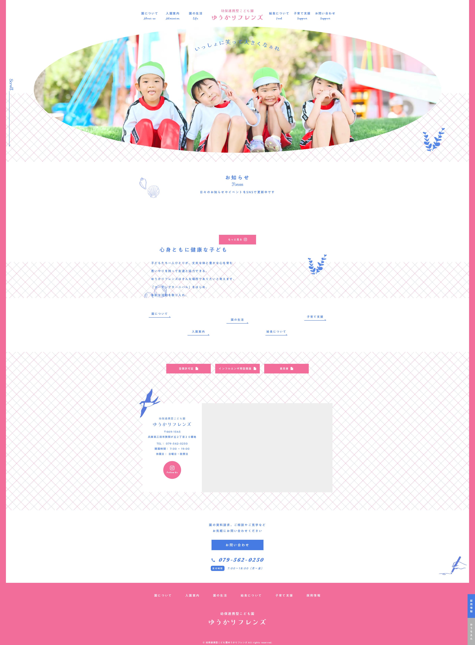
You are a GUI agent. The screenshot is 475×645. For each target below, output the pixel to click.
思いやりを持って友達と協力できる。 (180, 271)
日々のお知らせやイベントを (223, 192)
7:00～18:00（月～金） (245, 568)
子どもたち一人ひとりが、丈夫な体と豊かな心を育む (192, 263)
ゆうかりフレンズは (166, 279)
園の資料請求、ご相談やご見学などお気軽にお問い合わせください (237, 528)
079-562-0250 (241, 560)
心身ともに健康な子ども (193, 250)
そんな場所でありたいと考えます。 (209, 279)
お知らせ (237, 177)
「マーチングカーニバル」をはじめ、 (180, 287)
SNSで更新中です (260, 192)
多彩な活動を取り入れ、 (170, 295)
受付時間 (217, 568)
